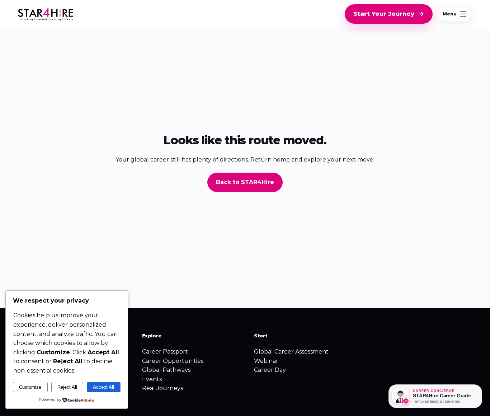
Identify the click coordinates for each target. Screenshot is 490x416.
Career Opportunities (172, 360)
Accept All (103, 387)
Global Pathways (166, 369)
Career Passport (165, 351)
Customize (30, 387)
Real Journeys (162, 388)
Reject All (67, 387)
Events (152, 379)
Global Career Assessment (291, 351)
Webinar (266, 360)
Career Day (270, 369)
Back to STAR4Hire (245, 182)
